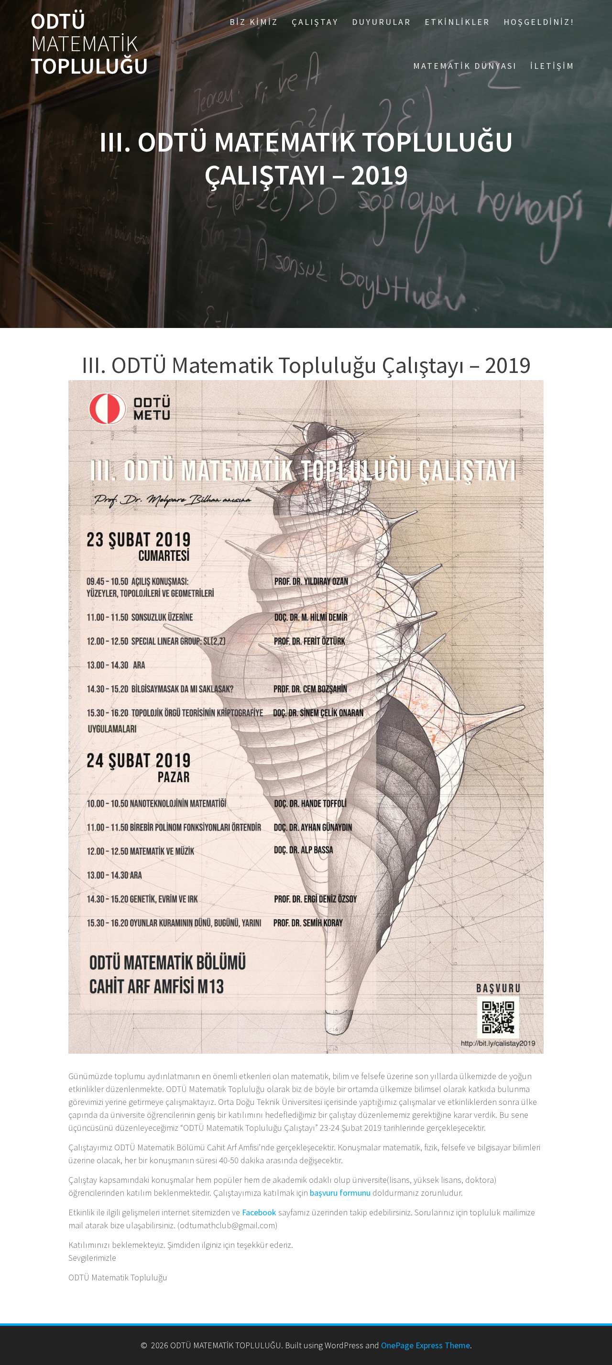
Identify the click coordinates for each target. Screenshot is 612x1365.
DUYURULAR (381, 21)
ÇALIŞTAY (315, 21)
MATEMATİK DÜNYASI (465, 65)
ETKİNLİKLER (457, 21)
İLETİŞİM (552, 65)
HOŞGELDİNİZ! (539, 21)
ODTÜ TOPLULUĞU (89, 43)
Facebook (259, 1212)
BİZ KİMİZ (254, 21)
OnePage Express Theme (425, 1345)
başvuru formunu (340, 1192)
